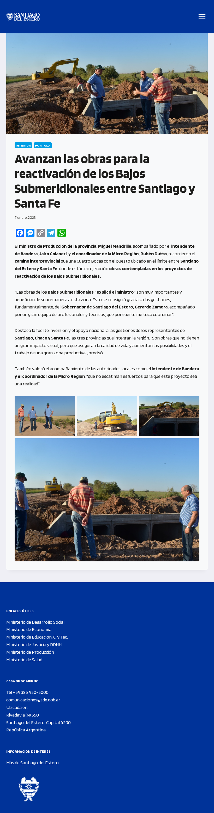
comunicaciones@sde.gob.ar (33, 699)
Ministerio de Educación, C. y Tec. (37, 637)
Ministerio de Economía (28, 629)
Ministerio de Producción (30, 652)
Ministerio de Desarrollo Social (35, 622)
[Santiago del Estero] (23, 17)
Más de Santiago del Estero (32, 762)
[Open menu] (202, 16)
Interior (23, 145)
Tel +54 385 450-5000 (27, 692)
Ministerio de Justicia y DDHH (34, 644)
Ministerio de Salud (24, 659)
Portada (43, 145)
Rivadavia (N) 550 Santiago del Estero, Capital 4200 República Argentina (38, 722)
